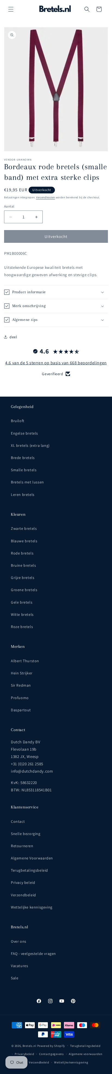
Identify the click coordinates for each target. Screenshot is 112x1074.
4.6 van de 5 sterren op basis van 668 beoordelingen (56, 363)
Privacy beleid (23, 882)
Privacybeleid (24, 1054)
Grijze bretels (22, 577)
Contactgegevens (51, 1054)
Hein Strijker (22, 673)
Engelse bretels (24, 433)
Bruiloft (17, 420)
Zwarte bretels (24, 528)
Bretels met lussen (27, 482)
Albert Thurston (25, 660)
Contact (18, 821)
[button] (11, 9)
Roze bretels (22, 626)
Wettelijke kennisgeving (31, 907)
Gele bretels (21, 602)
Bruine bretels (23, 565)
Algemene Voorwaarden (32, 858)
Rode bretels (22, 553)
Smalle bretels (23, 469)
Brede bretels (23, 457)
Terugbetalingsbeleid (29, 870)
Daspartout (21, 709)
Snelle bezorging (26, 833)
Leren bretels (23, 494)
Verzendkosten (45, 197)
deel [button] (13, 336)
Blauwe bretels (24, 540)
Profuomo (20, 697)
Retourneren (22, 845)
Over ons (18, 941)
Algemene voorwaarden (85, 1054)
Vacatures (19, 965)
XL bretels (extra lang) (30, 445)
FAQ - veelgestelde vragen (33, 953)
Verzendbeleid (23, 895)
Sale (14, 978)
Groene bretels (24, 589)
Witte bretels (22, 614)
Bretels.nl (29, 1045)
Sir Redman (21, 685)
